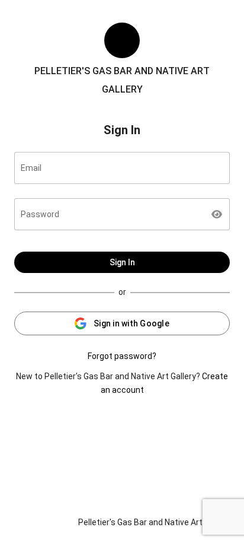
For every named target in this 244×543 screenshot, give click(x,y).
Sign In (122, 262)
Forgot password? (122, 356)
